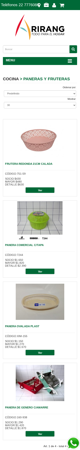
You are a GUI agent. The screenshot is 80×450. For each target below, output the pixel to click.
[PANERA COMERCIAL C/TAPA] (40, 221)
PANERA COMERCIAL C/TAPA (24, 245)
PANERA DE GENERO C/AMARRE (26, 407)
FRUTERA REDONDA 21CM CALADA (28, 163)
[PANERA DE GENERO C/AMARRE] (40, 383)
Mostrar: (72, 99)
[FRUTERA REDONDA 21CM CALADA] (40, 139)
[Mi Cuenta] (54, 6)
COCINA (11, 79)
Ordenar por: (69, 87)
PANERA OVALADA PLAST (22, 326)
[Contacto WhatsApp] (73, 443)
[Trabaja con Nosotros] (46, 6)
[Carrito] (62, 6)
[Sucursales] (39, 6)
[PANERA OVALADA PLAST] (40, 302)
